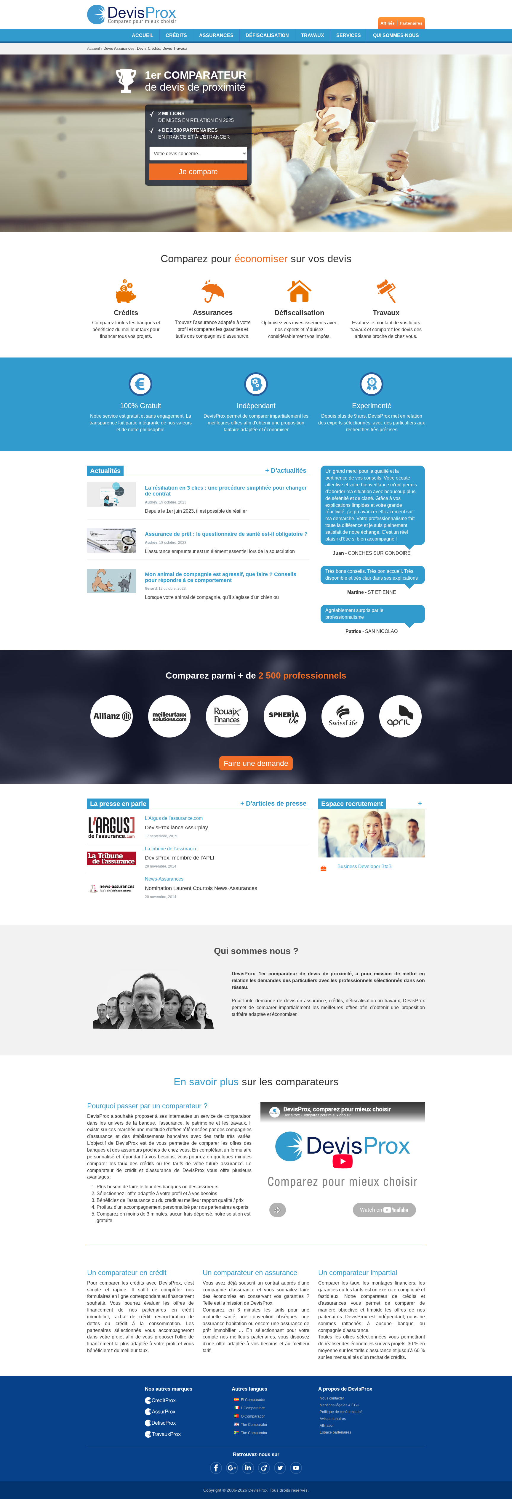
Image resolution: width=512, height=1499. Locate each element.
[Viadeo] (264, 1468)
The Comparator (254, 1425)
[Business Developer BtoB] (323, 868)
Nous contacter (332, 1398)
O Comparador (253, 1416)
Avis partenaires (333, 1419)
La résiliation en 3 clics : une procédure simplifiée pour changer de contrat (226, 491)
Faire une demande (256, 763)
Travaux (312, 35)
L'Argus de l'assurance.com (174, 818)
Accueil (142, 35)
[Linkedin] (248, 1468)
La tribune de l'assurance (171, 848)
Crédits (176, 35)
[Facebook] (216, 1468)
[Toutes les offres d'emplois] (371, 833)
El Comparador (253, 1400)
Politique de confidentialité (341, 1412)
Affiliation (327, 1425)
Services (348, 35)
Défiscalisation (267, 35)
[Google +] (232, 1468)
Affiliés (387, 23)
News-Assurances (164, 878)
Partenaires (411, 23)
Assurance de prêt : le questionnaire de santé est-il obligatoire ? (226, 534)
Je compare (198, 171)
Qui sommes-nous (396, 35)
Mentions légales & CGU (339, 1405)
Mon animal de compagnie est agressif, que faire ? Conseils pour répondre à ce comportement (220, 577)
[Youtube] (296, 1468)
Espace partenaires (335, 1432)
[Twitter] (280, 1468)
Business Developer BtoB (364, 866)
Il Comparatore (253, 1408)
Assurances (216, 35)
